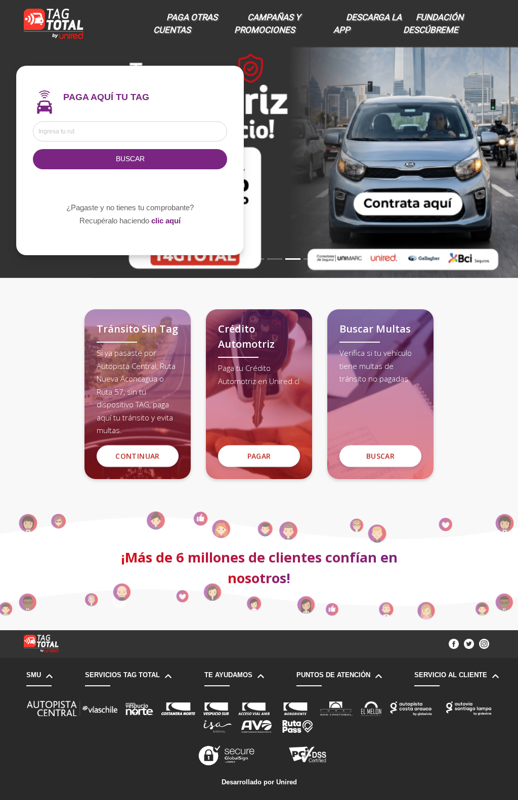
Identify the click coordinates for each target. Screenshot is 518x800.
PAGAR (259, 456)
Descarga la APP (367, 23)
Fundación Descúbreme (433, 23)
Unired (286, 782)
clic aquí (166, 220)
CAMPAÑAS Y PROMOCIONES (267, 23)
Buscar (130, 159)
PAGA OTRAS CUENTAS (185, 23)
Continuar (137, 456)
